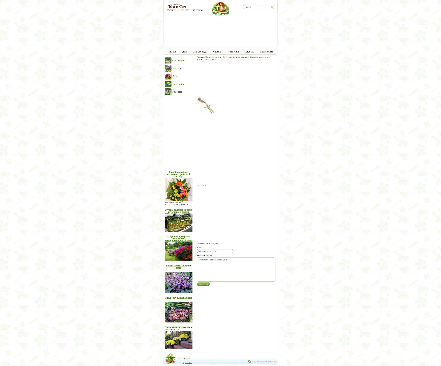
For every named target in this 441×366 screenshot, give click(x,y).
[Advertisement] (220, 30)
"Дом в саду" (186, 358)
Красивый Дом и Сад (177, 6)
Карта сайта (187, 363)
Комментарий (204, 255)
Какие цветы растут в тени (178, 266)
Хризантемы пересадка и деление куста (178, 328)
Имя (199, 247)
